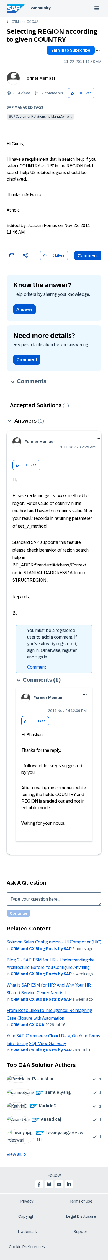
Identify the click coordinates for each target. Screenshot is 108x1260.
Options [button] (98, 51)
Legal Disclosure (81, 1216)
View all (14, 1154)
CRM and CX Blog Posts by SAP (41, 949)
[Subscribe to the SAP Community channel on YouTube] (59, 1184)
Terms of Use (81, 1201)
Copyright (27, 1216)
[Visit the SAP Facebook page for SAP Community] (39, 1184)
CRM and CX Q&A (25, 22)
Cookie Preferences (27, 1247)
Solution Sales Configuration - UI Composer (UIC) (54, 942)
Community (39, 8)
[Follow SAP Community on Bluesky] (49, 1184)
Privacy (26, 1201)
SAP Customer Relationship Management (40, 116)
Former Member (39, 78)
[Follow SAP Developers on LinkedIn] (69, 1184)
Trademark (27, 1231)
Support (81, 1231)
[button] (72, 93)
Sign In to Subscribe (70, 50)
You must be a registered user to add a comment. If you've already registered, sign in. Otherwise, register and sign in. (52, 643)
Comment (88, 255)
